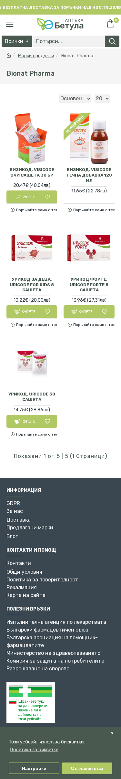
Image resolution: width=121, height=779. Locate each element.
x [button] (112, 732)
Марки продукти (36, 56)
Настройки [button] (34, 768)
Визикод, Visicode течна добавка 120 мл (89, 175)
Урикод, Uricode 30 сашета (31, 397)
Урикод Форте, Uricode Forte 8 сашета (89, 285)
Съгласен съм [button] (87, 768)
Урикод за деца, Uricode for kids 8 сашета (32, 285)
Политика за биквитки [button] (34, 749)
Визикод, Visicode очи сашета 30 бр (32, 172)
